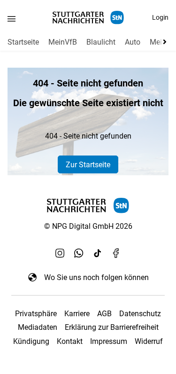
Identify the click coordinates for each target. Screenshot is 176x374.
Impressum (108, 341)
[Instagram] (60, 252)
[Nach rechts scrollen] (162, 41)
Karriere (77, 313)
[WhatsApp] (78, 252)
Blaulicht (100, 42)
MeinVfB (62, 42)
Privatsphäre (36, 313)
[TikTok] (97, 252)
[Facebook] (116, 252)
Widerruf (149, 341)
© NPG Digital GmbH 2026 (88, 226)
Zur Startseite (88, 164)
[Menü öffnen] (11, 18)
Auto (132, 42)
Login (160, 17)
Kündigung (31, 341)
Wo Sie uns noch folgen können (96, 277)
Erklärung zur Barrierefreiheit (112, 327)
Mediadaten (37, 327)
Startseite (23, 42)
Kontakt (70, 341)
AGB (104, 313)
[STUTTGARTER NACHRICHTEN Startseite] (88, 17)
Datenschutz (140, 313)
